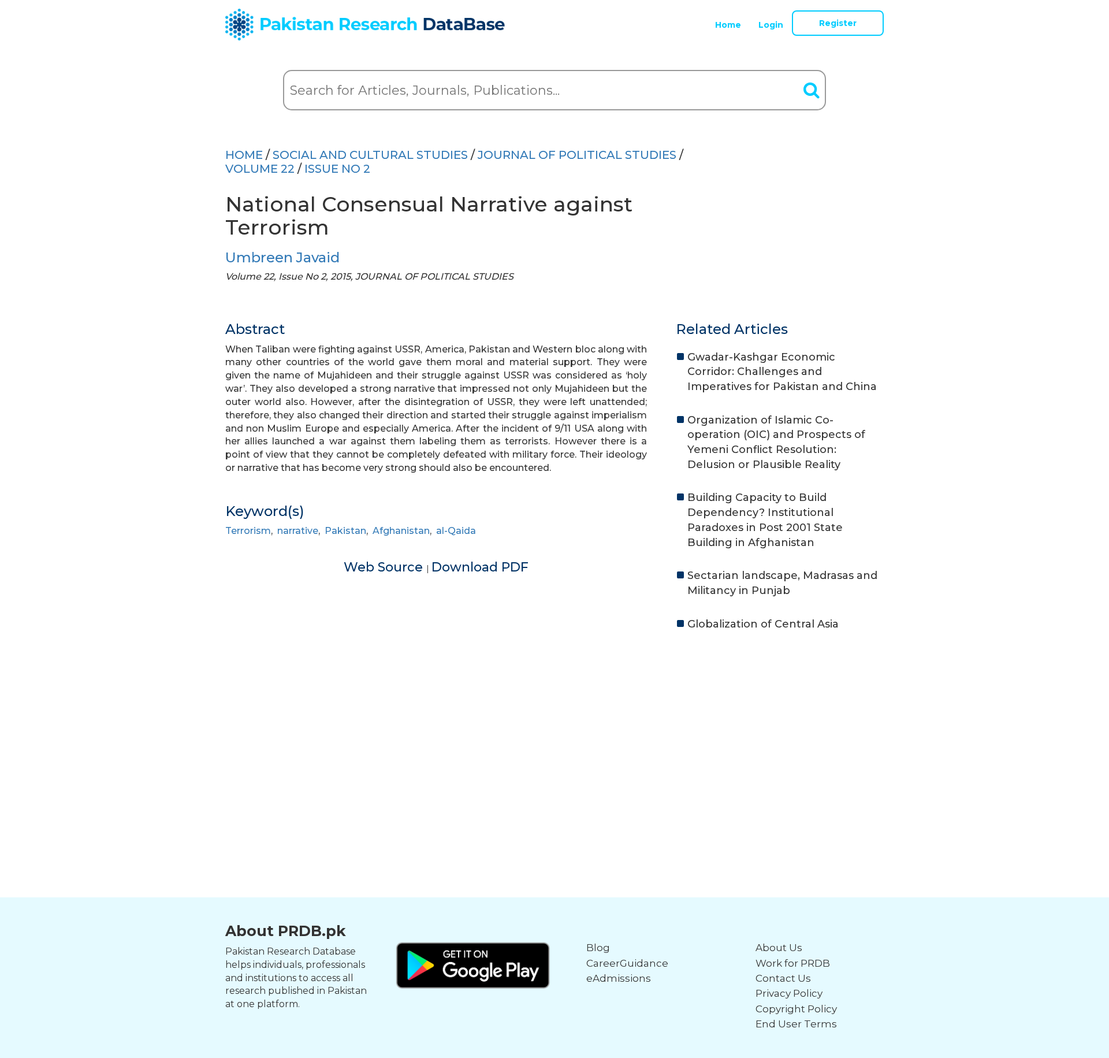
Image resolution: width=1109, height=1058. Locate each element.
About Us (779, 947)
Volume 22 (260, 169)
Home (728, 25)
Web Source (385, 567)
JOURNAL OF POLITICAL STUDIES (577, 155)
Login (770, 25)
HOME (244, 155)
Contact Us (783, 978)
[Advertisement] (554, 730)
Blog (598, 947)
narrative (297, 530)
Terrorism (248, 530)
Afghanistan (401, 530)
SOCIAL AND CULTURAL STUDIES (370, 155)
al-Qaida (456, 530)
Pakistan (345, 530)
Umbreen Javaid (282, 257)
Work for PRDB (793, 963)
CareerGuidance (627, 963)
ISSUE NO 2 (337, 169)
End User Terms (796, 1024)
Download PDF (480, 567)
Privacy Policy (789, 993)
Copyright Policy (796, 1009)
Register (838, 23)
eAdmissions (618, 978)
